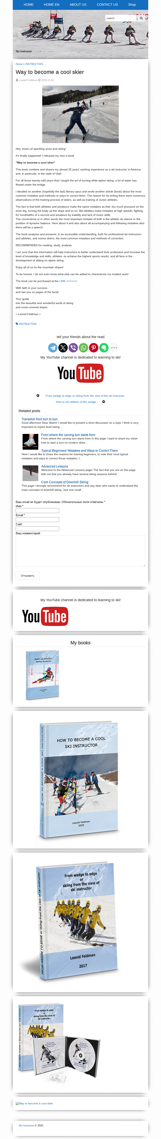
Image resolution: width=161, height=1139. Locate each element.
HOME (29, 4)
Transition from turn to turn (40, 419)
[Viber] (73, 347)
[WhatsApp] (83, 347)
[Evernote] (104, 347)
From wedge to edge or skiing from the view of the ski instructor (85, 395)
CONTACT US (107, 4)
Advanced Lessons (54, 466)
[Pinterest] (93, 347)
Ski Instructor (26, 1125)
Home (19, 64)
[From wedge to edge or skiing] (80, 922)
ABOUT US (78, 4)
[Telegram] (53, 347)
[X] (63, 347)
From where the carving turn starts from (68, 434)
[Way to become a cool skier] (34, 1103)
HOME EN (51, 4)
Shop (132, 4)
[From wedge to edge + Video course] (60, 1044)
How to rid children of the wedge (76, 401)
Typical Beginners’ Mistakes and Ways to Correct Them (79, 450)
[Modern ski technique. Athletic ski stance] (43, 674)
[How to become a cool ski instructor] (79, 779)
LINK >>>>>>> (68, 281)
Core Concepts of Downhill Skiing (64, 482)
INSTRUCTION (34, 64)
